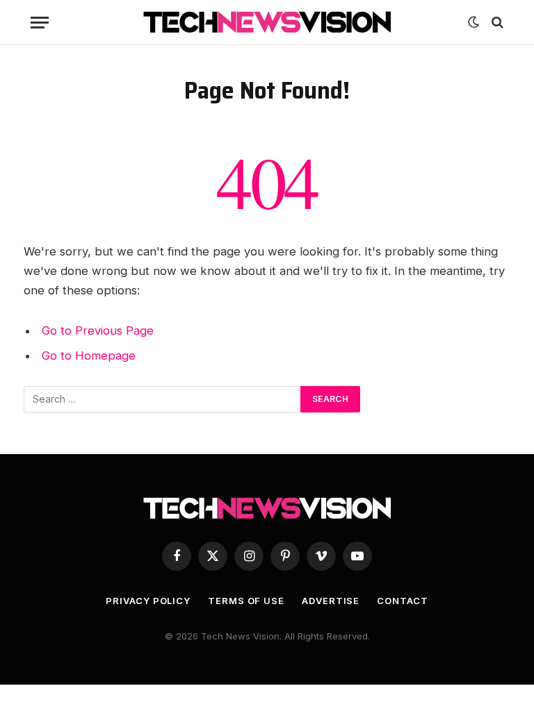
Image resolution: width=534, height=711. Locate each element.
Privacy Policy (148, 600)
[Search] (496, 22)
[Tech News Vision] (267, 22)
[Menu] (40, 22)
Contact (402, 600)
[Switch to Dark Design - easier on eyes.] (473, 22)
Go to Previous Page (98, 330)
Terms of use (246, 600)
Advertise (330, 600)
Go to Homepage (89, 355)
